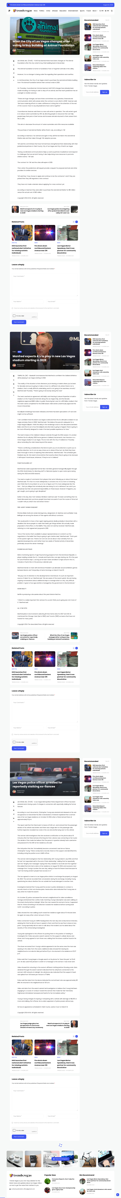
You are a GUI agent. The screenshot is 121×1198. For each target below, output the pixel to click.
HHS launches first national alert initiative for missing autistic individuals (34, 5)
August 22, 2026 (108, 5)
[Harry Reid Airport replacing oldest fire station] (87, 67)
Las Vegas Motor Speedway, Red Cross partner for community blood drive (100, 47)
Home (14, 37)
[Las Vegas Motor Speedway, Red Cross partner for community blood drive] (67, 233)
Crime (19, 778)
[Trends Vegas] (22, 10)
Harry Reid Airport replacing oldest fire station (99, 66)
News (19, 37)
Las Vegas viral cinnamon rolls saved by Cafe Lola (101, 57)
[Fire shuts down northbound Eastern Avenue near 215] (45, 233)
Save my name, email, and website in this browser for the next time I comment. (36, 308)
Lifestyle (14, 243)
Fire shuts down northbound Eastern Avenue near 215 (43, 248)
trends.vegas (21, 49)
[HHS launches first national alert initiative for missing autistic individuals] (9, 5)
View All (107, 20)
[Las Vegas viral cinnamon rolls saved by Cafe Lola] (87, 58)
